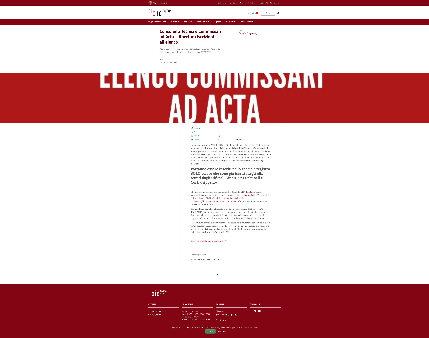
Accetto (210, 331)
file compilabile (249, 195)
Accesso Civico (247, 21)
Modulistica (202, 21)
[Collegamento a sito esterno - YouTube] (256, 13)
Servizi (187, 21)
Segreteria (222, 3)
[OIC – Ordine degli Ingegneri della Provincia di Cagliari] (160, 12)
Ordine (174, 21)
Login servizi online (235, 3)
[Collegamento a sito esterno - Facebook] (248, 13)
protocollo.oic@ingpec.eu (226, 314)
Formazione (274, 3)
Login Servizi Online (157, 21)
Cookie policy (221, 331)
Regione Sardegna (160, 2)
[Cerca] (278, 13)
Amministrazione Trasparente (256, 3)
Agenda (217, 21)
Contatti (230, 21)
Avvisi (242, 33)
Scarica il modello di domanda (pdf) (207, 241)
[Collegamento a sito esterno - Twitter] (252, 13)
